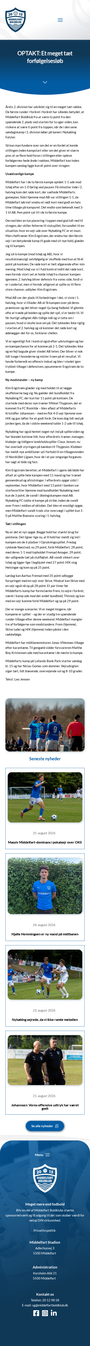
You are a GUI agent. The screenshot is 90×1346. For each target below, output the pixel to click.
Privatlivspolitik (44, 1230)
